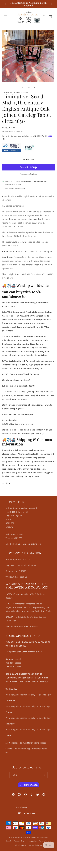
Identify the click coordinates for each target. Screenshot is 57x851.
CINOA (9, 603)
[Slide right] (35, 87)
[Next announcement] (52, 4)
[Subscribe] (44, 775)
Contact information (36, 845)
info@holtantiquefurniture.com (27, 544)
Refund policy (19, 841)
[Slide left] (22, 87)
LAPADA (9, 594)
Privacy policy (32, 841)
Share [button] (7, 483)
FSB (7, 626)
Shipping (5, 131)
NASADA (9, 617)
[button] (5, 17)
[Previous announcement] (5, 4)
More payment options (28, 174)
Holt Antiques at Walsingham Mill (27, 837)
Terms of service (45, 841)
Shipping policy (21, 845)
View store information (15, 188)
